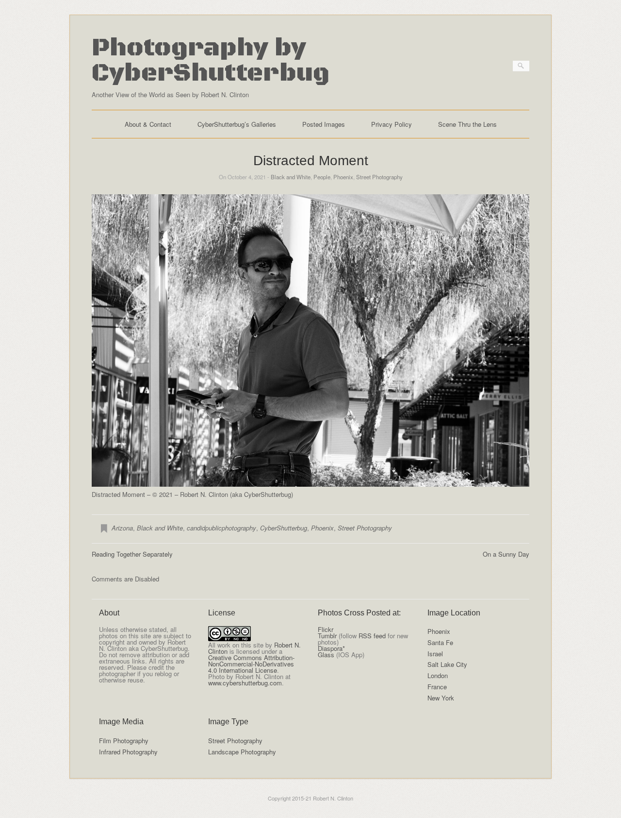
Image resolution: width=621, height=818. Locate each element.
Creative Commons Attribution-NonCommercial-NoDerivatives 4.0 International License (251, 664)
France (437, 686)
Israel (435, 653)
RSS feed (372, 635)
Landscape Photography (242, 751)
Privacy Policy (391, 124)
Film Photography (123, 740)
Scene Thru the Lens (467, 124)
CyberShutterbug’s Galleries (236, 124)
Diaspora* (331, 648)
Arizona (122, 527)
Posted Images (323, 124)
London (437, 675)
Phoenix (343, 177)
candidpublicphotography (221, 527)
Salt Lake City (447, 664)
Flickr (325, 629)
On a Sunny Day (506, 554)
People (321, 177)
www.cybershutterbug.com (245, 682)
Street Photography (379, 177)
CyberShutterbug (283, 527)
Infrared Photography (128, 751)
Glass (326, 654)
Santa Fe (440, 642)
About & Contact (148, 124)
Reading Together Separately (132, 554)
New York (440, 697)
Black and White (290, 177)
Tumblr (327, 635)
